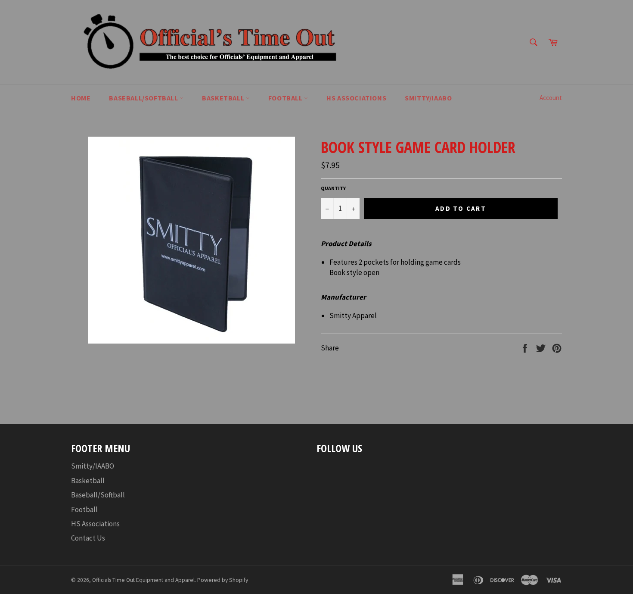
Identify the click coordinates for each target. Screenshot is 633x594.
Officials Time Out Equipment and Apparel (143, 580)
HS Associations (95, 523)
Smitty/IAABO (92, 466)
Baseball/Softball (144, 98)
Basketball (224, 98)
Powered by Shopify (222, 580)
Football (286, 98)
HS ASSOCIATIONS (356, 98)
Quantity (333, 188)
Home (80, 98)
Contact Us (88, 538)
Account (551, 98)
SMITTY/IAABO (428, 98)
